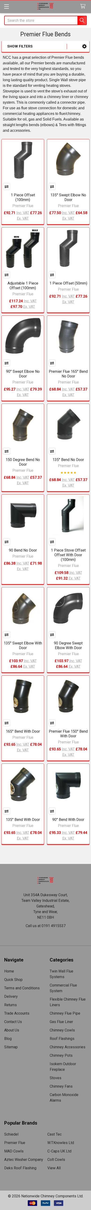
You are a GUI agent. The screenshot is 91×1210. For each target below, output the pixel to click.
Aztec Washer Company (23, 1159)
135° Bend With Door (23, 819)
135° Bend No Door (68, 459)
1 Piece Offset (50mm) (68, 283)
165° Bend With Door (23, 731)
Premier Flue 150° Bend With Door (68, 733)
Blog (8, 1038)
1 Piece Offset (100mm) (23, 197)
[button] (84, 46)
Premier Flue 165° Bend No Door (68, 373)
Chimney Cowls (62, 1030)
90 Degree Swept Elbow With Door (68, 645)
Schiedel (11, 1134)
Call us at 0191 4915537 (46, 926)
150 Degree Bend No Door (23, 462)
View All (54, 1168)
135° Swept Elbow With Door (23, 645)
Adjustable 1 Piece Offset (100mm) (22, 285)
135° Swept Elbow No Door (68, 197)
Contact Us (13, 1022)
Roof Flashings (62, 1038)
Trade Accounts (16, 1013)
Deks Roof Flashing (20, 1168)
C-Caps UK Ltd (59, 1151)
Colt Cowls (56, 1159)
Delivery (11, 996)
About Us (11, 1030)
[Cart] (84, 6)
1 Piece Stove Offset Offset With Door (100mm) (68, 555)
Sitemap (11, 1047)
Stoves (55, 1078)
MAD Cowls (14, 1151)
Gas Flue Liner (61, 1022)
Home (9, 971)
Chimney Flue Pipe (65, 1013)
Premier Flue (14, 1143)
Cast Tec (54, 1134)
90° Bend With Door (68, 819)
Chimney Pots (61, 1055)
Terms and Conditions (22, 988)
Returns (10, 1005)
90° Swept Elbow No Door (23, 373)
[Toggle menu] (6, 6)
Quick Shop (13, 979)
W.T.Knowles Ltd (60, 1143)
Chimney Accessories (67, 1047)
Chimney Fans (61, 1086)
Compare (6, 186)
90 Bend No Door (23, 550)
